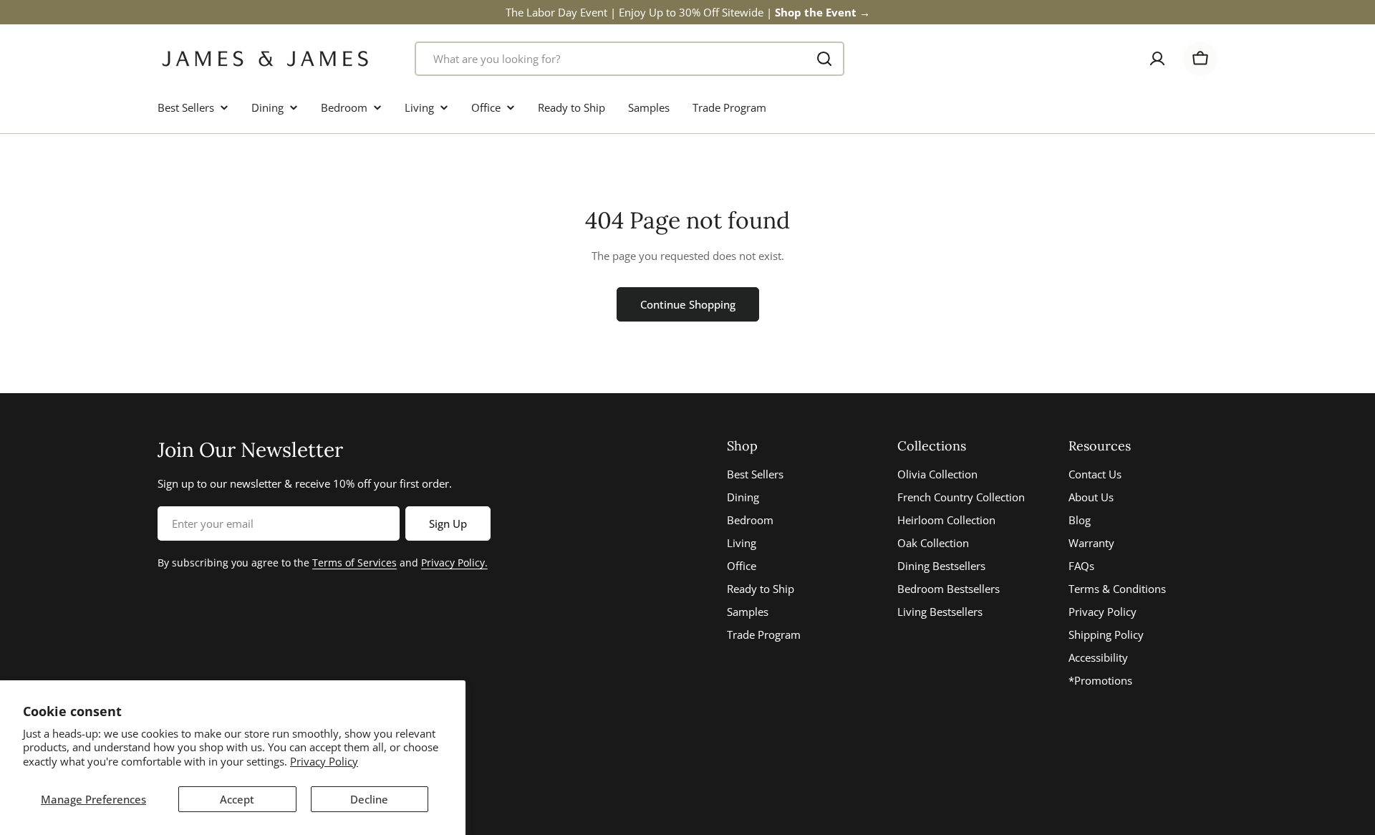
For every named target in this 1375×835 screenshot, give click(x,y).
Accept (237, 799)
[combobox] (629, 59)
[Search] (824, 58)
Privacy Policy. (454, 562)
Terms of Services (354, 562)
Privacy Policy (324, 761)
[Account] (1157, 58)
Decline (369, 799)
